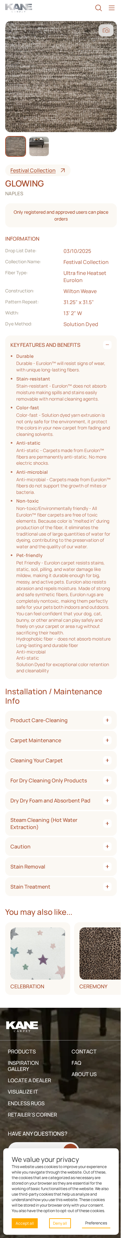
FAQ (76, 1062)
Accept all (25, 1223)
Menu (111, 8)
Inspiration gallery (23, 1066)
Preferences (96, 1223)
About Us (84, 1074)
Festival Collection (33, 170)
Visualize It (23, 1091)
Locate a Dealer (29, 1080)
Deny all (60, 1223)
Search (98, 8)
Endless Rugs (26, 1103)
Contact (84, 1051)
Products (22, 1051)
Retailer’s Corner (32, 1114)
